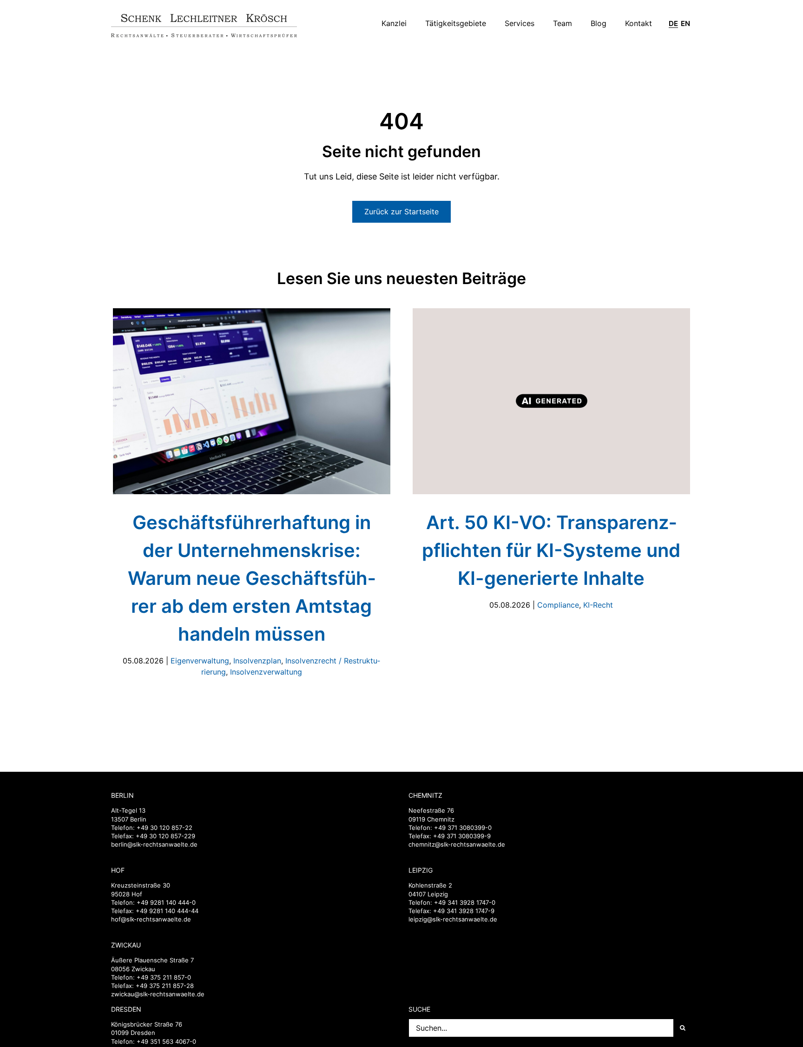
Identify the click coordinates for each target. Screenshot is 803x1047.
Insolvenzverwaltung (266, 671)
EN (685, 23)
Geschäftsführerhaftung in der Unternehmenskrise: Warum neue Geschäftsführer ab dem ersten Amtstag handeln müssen (251, 578)
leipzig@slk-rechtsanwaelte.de (452, 919)
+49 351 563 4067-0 (166, 1041)
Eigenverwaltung (200, 660)
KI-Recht (598, 605)
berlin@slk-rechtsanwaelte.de (154, 844)
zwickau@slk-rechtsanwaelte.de (157, 994)
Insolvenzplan (257, 660)
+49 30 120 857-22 (164, 827)
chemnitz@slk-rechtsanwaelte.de (456, 844)
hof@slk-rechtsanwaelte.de (151, 919)
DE (673, 23)
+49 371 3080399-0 (463, 827)
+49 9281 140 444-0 (166, 902)
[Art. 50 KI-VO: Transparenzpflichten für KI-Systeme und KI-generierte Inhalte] (551, 401)
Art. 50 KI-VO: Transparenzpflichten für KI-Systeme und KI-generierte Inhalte (551, 550)
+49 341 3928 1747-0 (464, 902)
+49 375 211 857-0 (164, 977)
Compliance (558, 605)
